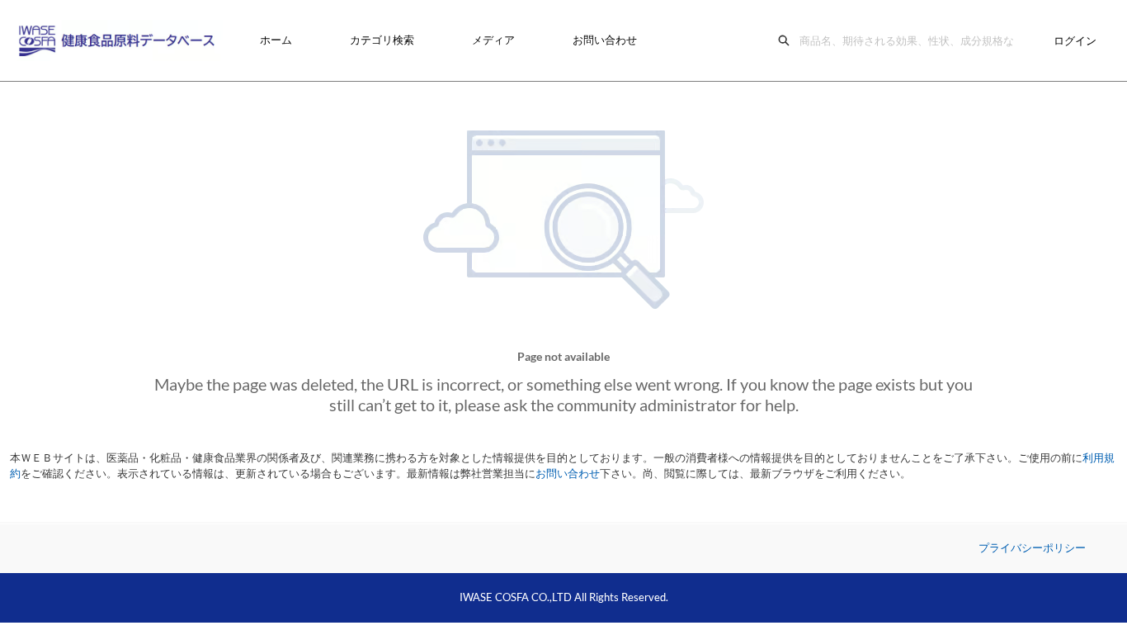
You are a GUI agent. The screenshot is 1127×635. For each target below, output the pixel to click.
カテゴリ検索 (382, 39)
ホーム (276, 39)
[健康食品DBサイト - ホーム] (120, 40)
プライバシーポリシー (1032, 547)
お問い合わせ (605, 39)
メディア (493, 39)
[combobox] (910, 40)
